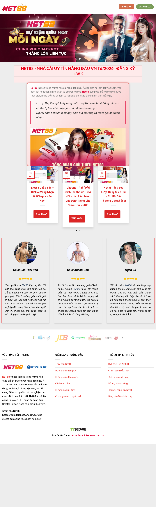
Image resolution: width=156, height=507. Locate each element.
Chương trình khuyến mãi (68, 396)
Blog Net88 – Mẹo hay (120, 396)
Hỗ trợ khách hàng (118, 383)
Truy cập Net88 (63, 364)
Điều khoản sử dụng (118, 377)
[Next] (125, 193)
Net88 (25, 285)
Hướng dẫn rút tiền (65, 390)
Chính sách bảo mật (118, 370)
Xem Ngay (86, 214)
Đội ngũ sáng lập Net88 (120, 390)
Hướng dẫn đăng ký (65, 370)
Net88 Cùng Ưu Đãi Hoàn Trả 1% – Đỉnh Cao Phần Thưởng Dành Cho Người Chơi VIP (51, 196)
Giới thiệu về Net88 (118, 364)
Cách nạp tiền (62, 383)
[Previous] (31, 193)
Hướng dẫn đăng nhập (66, 377)
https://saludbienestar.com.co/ (87, 435)
